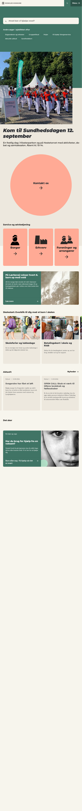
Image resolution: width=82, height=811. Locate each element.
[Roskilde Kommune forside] (11, 3)
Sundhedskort (26, 39)
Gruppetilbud (34, 34)
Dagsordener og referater (14, 34)
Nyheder (71, 371)
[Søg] (67, 3)
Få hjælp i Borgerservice (62, 34)
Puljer (46, 34)
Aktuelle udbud (11, 39)
